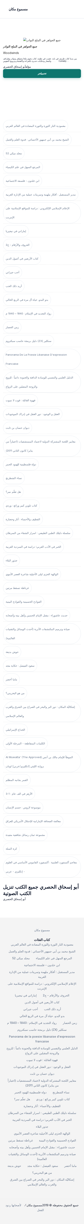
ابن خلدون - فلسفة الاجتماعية (22, 180)
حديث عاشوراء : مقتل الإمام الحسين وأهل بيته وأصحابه (36, 615)
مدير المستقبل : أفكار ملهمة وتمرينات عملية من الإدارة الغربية (41, 194)
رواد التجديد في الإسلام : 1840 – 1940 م (28, 313)
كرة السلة (11, 848)
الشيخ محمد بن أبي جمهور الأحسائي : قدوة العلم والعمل (37, 139)
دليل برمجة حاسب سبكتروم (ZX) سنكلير (28, 341)
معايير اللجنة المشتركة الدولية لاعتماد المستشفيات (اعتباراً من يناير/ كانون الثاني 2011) (40, 446)
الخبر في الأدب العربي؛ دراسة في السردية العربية (33, 546)
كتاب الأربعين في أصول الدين (22, 258)
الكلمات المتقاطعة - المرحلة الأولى (25, 743)
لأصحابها (16, 1205)
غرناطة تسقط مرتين (17, 587)
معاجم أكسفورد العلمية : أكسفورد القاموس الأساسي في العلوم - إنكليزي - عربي (41, 867)
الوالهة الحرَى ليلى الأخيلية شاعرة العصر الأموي (32, 574)
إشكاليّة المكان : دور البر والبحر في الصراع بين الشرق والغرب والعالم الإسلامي (40, 711)
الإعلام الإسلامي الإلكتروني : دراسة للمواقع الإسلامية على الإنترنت (38, 213)
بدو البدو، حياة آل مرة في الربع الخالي (27, 299)
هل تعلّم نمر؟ (13, 491)
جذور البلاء (11, 560)
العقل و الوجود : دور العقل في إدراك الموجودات (33, 414)
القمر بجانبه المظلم (17, 780)
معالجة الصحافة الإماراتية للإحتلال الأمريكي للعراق (33, 821)
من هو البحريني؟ (15, 693)
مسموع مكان (42, 930)
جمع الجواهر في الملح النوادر (20, 46)
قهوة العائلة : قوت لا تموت (20, 400)
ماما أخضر (11, 679)
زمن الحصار (12, 327)
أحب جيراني (12, 272)
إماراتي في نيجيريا (16, 231)
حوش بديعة (12, 652)
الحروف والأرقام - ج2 (18, 244)
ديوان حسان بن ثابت (17, 427)
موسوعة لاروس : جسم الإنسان (23, 807)
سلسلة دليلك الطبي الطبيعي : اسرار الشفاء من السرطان (38, 533)
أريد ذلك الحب (14, 286)
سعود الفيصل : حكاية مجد (20, 665)
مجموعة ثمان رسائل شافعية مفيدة (25, 834)
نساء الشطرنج (14, 478)
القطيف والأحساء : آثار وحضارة (23, 519)
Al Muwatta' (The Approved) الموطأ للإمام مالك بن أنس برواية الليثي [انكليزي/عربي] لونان (39, 761)
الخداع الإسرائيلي (15, 729)
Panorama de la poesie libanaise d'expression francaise (36, 359)
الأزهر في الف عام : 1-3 (19, 793)
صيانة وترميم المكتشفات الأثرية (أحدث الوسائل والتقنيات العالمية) (38, 633)
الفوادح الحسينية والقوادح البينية (24, 601)
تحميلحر (42, 73)
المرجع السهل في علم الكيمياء (23, 167)
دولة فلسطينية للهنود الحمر (21, 464)
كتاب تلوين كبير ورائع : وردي (21, 505)
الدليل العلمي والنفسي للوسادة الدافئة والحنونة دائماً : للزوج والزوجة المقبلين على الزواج (39, 382)
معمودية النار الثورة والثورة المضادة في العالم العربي (35, 125)
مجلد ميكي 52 (14, 153)
